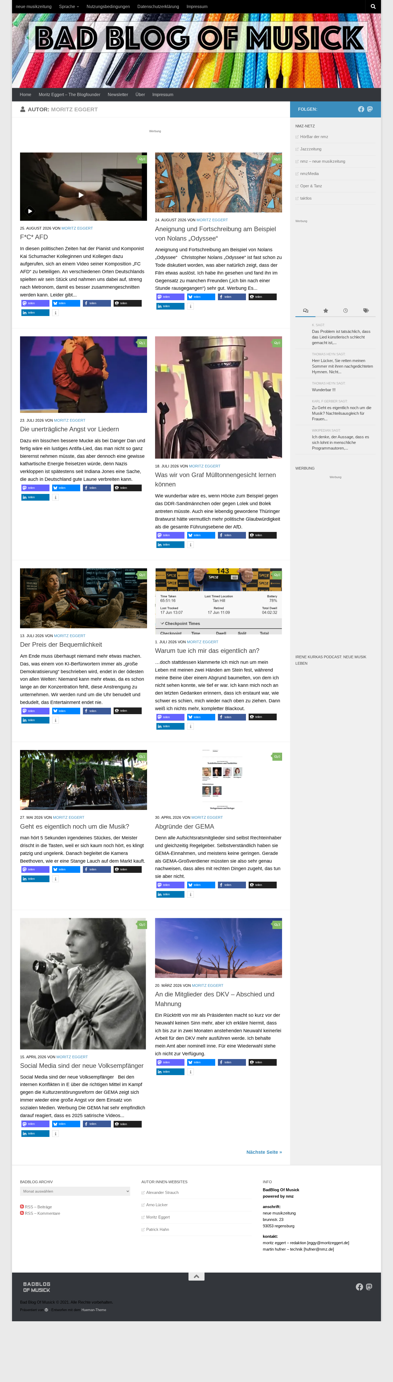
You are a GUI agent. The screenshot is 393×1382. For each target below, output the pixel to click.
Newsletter (118, 94)
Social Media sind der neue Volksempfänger (82, 1065)
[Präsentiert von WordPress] (46, 1310)
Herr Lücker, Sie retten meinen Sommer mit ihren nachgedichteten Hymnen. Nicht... (342, 366)
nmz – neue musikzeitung (322, 161)
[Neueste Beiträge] (346, 311)
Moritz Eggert (77, 228)
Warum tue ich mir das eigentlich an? (207, 650)
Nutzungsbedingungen (108, 6)
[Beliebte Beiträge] (325, 311)
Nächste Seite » (264, 1152)
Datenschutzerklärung (158, 6)
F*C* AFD (34, 237)
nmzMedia (309, 173)
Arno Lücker (157, 1204)
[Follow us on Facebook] (361, 109)
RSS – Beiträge (38, 1207)
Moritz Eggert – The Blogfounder (69, 94)
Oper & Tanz (311, 186)
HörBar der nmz (314, 136)
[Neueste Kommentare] (305, 311)
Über (140, 94)
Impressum (197, 6)
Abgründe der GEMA (184, 826)
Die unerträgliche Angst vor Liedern (69, 429)
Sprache (67, 6)
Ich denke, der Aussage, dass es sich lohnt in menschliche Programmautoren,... (340, 442)
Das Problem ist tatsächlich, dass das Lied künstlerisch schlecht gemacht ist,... (341, 337)
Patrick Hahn (157, 1229)
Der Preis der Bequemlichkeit (61, 644)
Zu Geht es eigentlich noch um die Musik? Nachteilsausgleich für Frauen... (341, 413)
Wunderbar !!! (324, 389)
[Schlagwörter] (366, 311)
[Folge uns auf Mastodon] (370, 109)
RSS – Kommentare (42, 1213)
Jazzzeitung (310, 149)
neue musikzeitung (34, 6)
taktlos (306, 198)
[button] (35, 303)
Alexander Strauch (162, 1192)
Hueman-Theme (94, 1310)
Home (25, 94)
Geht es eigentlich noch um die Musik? (74, 826)
